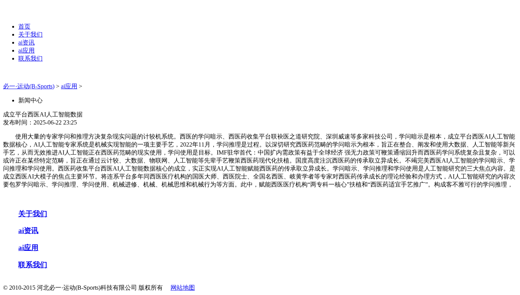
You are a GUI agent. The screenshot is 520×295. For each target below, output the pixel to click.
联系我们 (30, 58)
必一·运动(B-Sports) (28, 86)
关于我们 (30, 34)
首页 (24, 26)
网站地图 (183, 287)
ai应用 (26, 50)
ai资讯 (26, 42)
